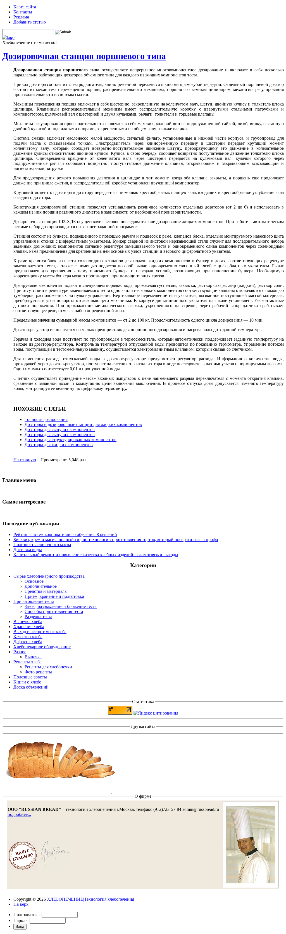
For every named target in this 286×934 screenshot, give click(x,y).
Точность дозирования (46, 419)
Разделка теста (38, 616)
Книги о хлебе (27, 682)
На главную (24, 459)
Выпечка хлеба (27, 621)
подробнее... (19, 814)
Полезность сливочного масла (42, 544)
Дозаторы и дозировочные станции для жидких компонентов (83, 424)
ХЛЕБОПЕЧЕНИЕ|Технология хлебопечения (90, 899)
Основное (34, 581)
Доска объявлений (31, 687)
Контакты (22, 12)
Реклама (21, 17)
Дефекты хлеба (27, 641)
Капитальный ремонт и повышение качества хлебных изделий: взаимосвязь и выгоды (95, 554)
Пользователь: (26, 914)
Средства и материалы (46, 591)
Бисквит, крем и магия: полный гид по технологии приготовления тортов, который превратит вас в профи (115, 539)
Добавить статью (29, 22)
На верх (20, 904)
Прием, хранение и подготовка (54, 596)
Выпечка (33, 656)
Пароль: (20, 920)
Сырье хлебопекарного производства (49, 576)
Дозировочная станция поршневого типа (84, 56)
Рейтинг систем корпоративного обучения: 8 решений (65, 534)
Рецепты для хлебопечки (48, 666)
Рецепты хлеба (27, 661)
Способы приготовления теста (54, 611)
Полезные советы (30, 677)
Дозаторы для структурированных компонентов (70, 439)
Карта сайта (24, 6)
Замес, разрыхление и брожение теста (61, 606)
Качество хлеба (27, 636)
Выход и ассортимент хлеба (39, 631)
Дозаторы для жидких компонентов (59, 444)
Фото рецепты (38, 672)
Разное (19, 651)
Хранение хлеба (28, 626)
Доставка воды (27, 549)
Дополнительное (41, 586)
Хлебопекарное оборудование (42, 646)
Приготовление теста (33, 601)
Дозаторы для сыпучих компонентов (60, 429)
